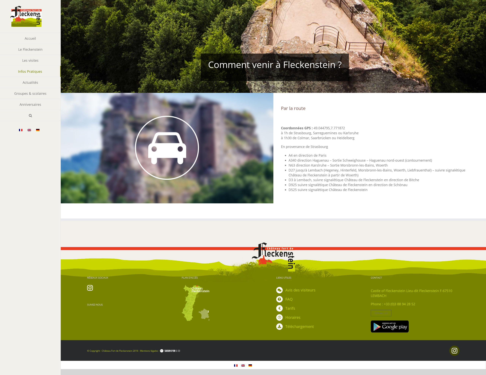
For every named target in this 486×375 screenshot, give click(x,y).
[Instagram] (90, 288)
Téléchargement (299, 326)
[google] (390, 322)
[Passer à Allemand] (38, 130)
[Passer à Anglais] (29, 130)
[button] (30, 115)
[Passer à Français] (235, 365)
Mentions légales (149, 350)
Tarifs (290, 308)
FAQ (289, 299)
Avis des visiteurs (300, 290)
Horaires (293, 317)
